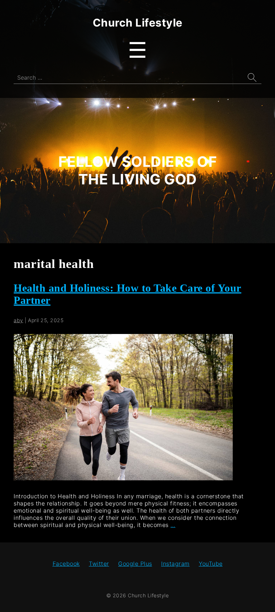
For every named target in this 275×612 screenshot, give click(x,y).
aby (18, 320)
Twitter (99, 563)
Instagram (175, 563)
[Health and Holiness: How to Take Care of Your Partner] (123, 478)
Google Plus (135, 563)
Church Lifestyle (138, 22)
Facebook (66, 563)
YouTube (211, 563)
